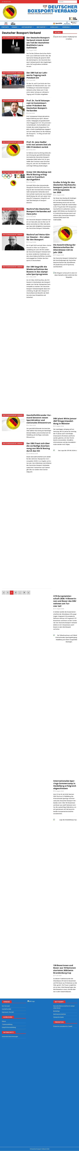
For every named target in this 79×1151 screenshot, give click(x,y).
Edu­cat (4, 1021)
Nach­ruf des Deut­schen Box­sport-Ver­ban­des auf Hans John (38, 211)
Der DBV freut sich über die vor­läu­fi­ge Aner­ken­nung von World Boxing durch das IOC (38, 447)
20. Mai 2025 (32, 217)
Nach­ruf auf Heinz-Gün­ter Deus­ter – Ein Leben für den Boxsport (38, 237)
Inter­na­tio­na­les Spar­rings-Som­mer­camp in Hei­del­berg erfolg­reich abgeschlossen (64, 785)
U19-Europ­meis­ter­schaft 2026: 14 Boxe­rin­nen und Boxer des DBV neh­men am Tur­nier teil (64, 601)
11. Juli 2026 (58, 976)
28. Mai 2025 (32, 150)
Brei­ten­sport (41, 27)
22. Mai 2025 (31, 182)
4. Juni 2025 (31, 113)
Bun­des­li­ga (56, 1011)
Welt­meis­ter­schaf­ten (59, 1014)
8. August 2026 (59, 791)
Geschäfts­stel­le (6, 1009)
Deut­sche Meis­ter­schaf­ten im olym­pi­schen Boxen (64, 1007)
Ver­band (14, 27)
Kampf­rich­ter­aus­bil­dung (9, 1027)
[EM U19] (65, 108)
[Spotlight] (65, 706)
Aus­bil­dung (54, 27)
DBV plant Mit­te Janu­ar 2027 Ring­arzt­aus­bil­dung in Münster (65, 421)
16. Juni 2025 (31, 80)
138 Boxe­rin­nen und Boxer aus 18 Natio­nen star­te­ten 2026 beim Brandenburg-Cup (64, 969)
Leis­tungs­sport (27, 27)
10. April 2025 (32, 242)
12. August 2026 (59, 609)
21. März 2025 (32, 277)
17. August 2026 (59, 255)
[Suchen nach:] (67, 1)
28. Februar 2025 (33, 454)
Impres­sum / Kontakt (8, 1012)
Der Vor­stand (6, 1006)
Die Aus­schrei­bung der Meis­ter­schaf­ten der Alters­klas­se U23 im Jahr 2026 (64, 249)
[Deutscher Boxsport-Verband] (13, 44)
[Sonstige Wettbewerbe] (65, 891)
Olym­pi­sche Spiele (58, 1017)
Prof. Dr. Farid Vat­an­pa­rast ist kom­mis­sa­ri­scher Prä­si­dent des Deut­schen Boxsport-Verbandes (38, 105)
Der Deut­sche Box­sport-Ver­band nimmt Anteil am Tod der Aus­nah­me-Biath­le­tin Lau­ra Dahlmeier (38, 42)
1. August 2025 (32, 50)
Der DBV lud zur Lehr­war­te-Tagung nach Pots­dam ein (37, 75)
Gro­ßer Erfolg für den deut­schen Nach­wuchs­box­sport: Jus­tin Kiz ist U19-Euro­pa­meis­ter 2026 (64, 187)
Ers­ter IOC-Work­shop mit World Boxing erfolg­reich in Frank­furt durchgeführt (38, 176)
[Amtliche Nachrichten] (65, 234)
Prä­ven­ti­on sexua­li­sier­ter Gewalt (62, 1026)
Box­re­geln (65, 27)
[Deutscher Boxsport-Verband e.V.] (39, 24)
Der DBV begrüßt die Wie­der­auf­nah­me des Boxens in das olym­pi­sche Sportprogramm (37, 270)
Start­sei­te (5, 27)
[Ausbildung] (65, 344)
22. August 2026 (59, 195)
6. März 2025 (32, 425)
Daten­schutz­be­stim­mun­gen (10, 1037)
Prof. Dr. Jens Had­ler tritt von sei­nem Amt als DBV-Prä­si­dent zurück (38, 144)
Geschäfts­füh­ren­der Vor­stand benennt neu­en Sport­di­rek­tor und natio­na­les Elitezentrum (38, 419)
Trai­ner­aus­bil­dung (7, 1024)
